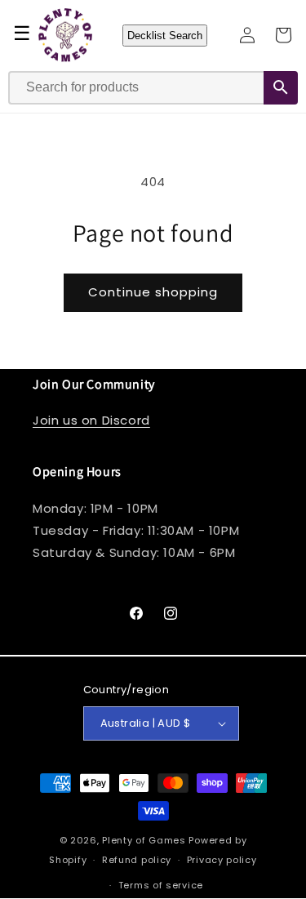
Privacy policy (222, 859)
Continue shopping (153, 291)
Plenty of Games (144, 840)
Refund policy (136, 859)
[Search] (281, 88)
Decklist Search (164, 35)
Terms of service (160, 885)
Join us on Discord (91, 420)
